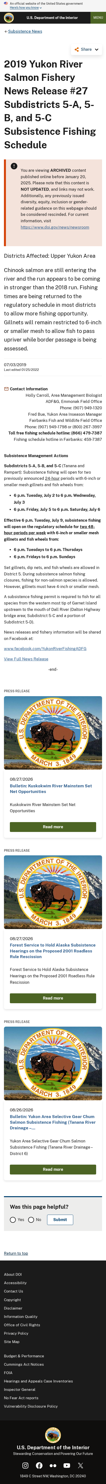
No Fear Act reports (21, 1398)
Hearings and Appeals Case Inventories (38, 1381)
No (38, 1219)
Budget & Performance (24, 1356)
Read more (53, 827)
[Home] (9, 18)
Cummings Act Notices (24, 1364)
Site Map (11, 1342)
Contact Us (13, 1291)
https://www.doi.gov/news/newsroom (55, 227)
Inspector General (19, 1389)
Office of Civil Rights (22, 1325)
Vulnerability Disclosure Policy (31, 1406)
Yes (21, 1219)
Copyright (12, 1300)
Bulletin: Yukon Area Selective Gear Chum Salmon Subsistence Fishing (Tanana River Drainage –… (53, 1122)
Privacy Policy (16, 1333)
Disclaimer (13, 1308)
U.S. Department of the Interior (52, 18)
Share (86, 49)
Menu (98, 17)
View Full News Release (26, 659)
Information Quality (20, 1316)
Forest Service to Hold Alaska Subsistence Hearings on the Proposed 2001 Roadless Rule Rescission (53, 951)
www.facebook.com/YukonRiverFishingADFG (45, 648)
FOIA (8, 1373)
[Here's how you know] (53, 6)
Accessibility (15, 1283)
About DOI (13, 1274)
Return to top (16, 1253)
